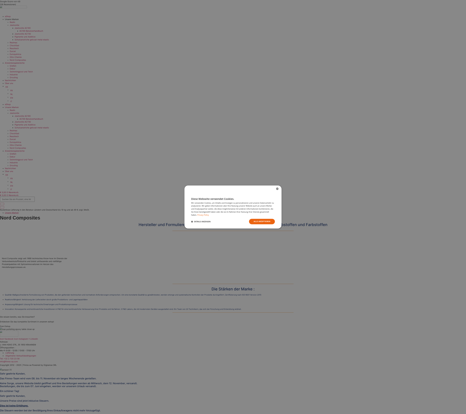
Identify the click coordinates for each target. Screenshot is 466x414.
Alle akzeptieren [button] (262, 221)
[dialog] (233, 206)
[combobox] (277, 188)
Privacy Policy (203, 215)
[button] (201, 221)
